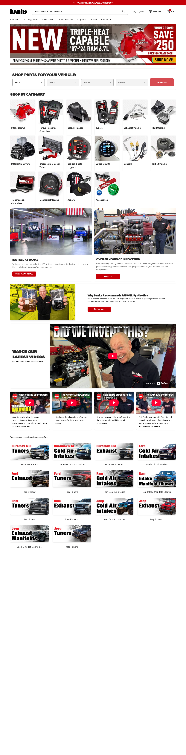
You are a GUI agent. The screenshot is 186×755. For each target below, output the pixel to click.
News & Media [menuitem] (48, 19)
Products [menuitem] (14, 19)
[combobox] (80, 11)
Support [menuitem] (80, 19)
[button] (99, 309)
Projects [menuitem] (93, 19)
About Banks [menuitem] (65, 19)
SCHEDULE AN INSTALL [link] (24, 274)
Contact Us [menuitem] (106, 19)
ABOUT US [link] (108, 276)
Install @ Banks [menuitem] (31, 19)
